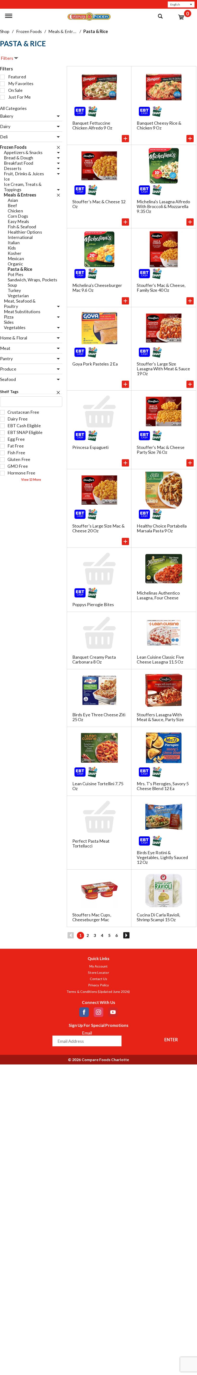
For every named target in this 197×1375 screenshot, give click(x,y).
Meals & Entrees (64, 31)
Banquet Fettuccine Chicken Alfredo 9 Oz (92, 125)
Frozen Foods (29, 31)
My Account (98, 966)
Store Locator (98, 973)
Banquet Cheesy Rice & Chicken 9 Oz (159, 125)
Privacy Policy (98, 985)
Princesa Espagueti (90, 447)
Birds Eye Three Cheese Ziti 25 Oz (99, 717)
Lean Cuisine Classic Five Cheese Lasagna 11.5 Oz (160, 659)
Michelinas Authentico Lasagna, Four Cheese (158, 595)
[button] (181, 4)
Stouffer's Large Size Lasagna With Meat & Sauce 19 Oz (163, 368)
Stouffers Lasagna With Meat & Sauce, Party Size (160, 717)
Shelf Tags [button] (9, 391)
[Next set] (126, 935)
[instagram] (98, 1012)
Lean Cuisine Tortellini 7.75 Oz (97, 786)
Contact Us (98, 979)
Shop (4, 31)
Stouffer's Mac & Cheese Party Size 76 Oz (160, 450)
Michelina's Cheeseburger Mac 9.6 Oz (97, 288)
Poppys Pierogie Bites (93, 604)
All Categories (13, 108)
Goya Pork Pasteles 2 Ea (95, 363)
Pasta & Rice (95, 31)
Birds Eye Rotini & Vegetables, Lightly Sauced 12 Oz (162, 857)
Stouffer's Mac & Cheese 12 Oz (99, 204)
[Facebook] (84, 1012)
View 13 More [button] (31, 479)
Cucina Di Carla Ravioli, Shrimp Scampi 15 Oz (158, 917)
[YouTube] (113, 1012)
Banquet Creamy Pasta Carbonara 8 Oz (94, 659)
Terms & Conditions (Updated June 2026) (98, 992)
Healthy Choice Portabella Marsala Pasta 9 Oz (162, 528)
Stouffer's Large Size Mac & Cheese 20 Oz (98, 528)
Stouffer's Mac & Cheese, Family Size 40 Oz (161, 288)
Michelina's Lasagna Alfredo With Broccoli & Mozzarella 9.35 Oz (163, 206)
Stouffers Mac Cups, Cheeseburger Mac (91, 917)
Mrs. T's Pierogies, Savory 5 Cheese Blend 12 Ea (163, 786)
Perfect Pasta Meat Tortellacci (91, 843)
